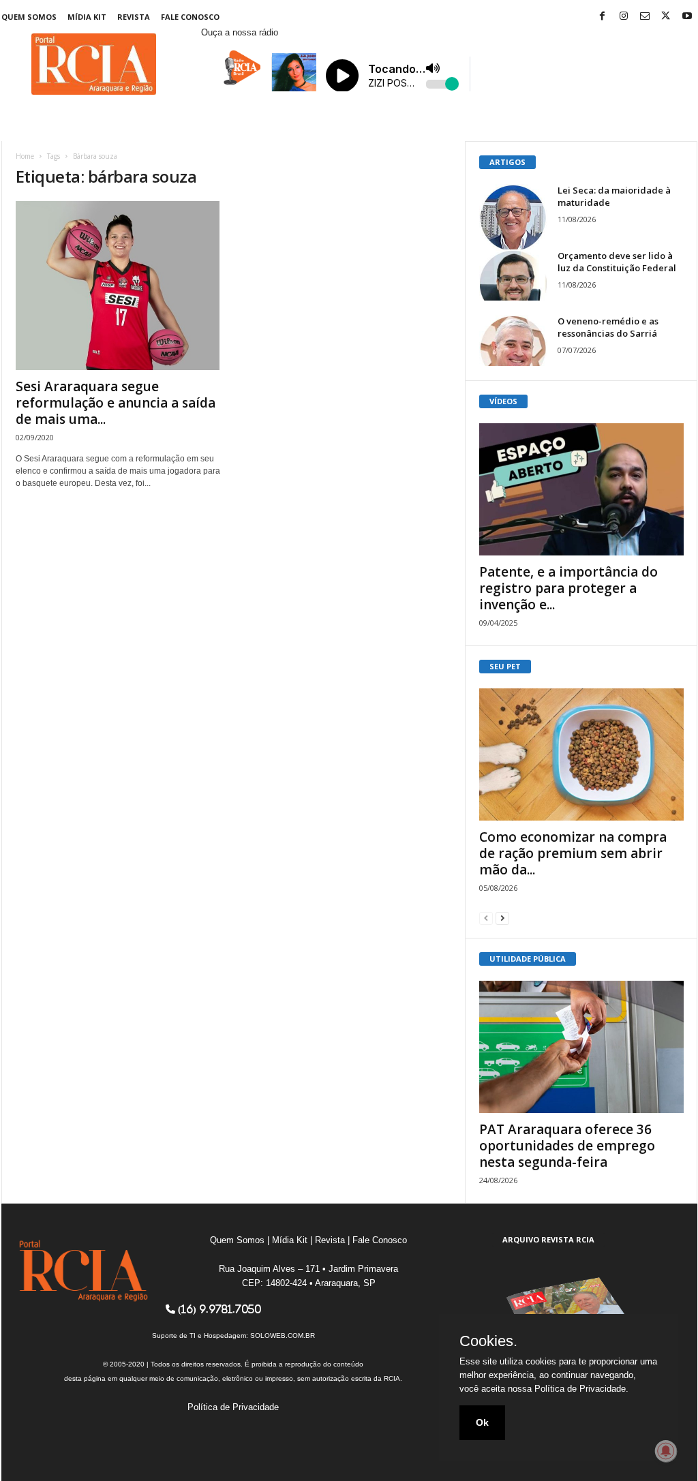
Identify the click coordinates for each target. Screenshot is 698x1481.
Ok (482, 1422)
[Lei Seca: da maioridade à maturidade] (513, 218)
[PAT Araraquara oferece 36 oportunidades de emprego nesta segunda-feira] (581, 1047)
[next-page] (502, 918)
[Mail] (645, 17)
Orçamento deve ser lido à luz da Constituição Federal (617, 261)
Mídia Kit (86, 17)
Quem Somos (29, 17)
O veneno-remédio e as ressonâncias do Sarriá (608, 327)
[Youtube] (687, 17)
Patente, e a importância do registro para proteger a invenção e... (568, 588)
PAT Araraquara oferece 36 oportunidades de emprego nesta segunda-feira (567, 1145)
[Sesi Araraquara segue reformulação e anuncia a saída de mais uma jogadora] (118, 285)
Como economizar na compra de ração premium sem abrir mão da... (573, 853)
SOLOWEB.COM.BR (282, 1335)
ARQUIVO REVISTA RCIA (548, 1239)
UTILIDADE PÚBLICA (527, 958)
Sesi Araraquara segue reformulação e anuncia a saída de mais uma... (115, 403)
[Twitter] (666, 17)
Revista (133, 17)
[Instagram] (624, 17)
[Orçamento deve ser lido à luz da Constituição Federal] (513, 275)
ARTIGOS (507, 162)
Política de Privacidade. (581, 1389)
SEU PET (505, 666)
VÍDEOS (503, 401)
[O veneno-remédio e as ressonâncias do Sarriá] (513, 340)
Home (25, 156)
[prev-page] (486, 918)
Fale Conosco (190, 17)
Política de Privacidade (233, 1407)
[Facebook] (602, 17)
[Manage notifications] (666, 1451)
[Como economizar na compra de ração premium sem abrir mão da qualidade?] (581, 754)
